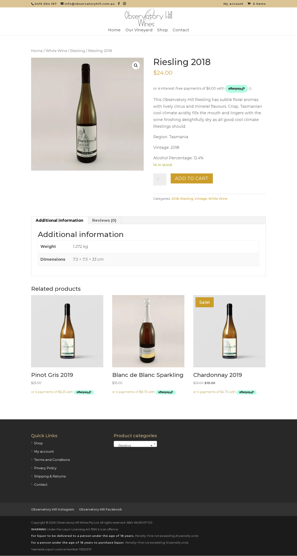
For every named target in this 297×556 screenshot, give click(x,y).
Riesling (77, 51)
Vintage (201, 199)
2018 (175, 199)
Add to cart (192, 178)
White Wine (56, 51)
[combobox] (135, 444)
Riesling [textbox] (134, 445)
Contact (181, 30)
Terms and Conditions (52, 460)
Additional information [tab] (59, 220)
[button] (136, 65)
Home (114, 30)
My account (233, 3)
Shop (162, 30)
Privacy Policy (45, 468)
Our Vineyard (138, 30)
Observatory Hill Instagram (52, 509)
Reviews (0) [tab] (104, 220)
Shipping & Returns (50, 476)
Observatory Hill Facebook (100, 509)
